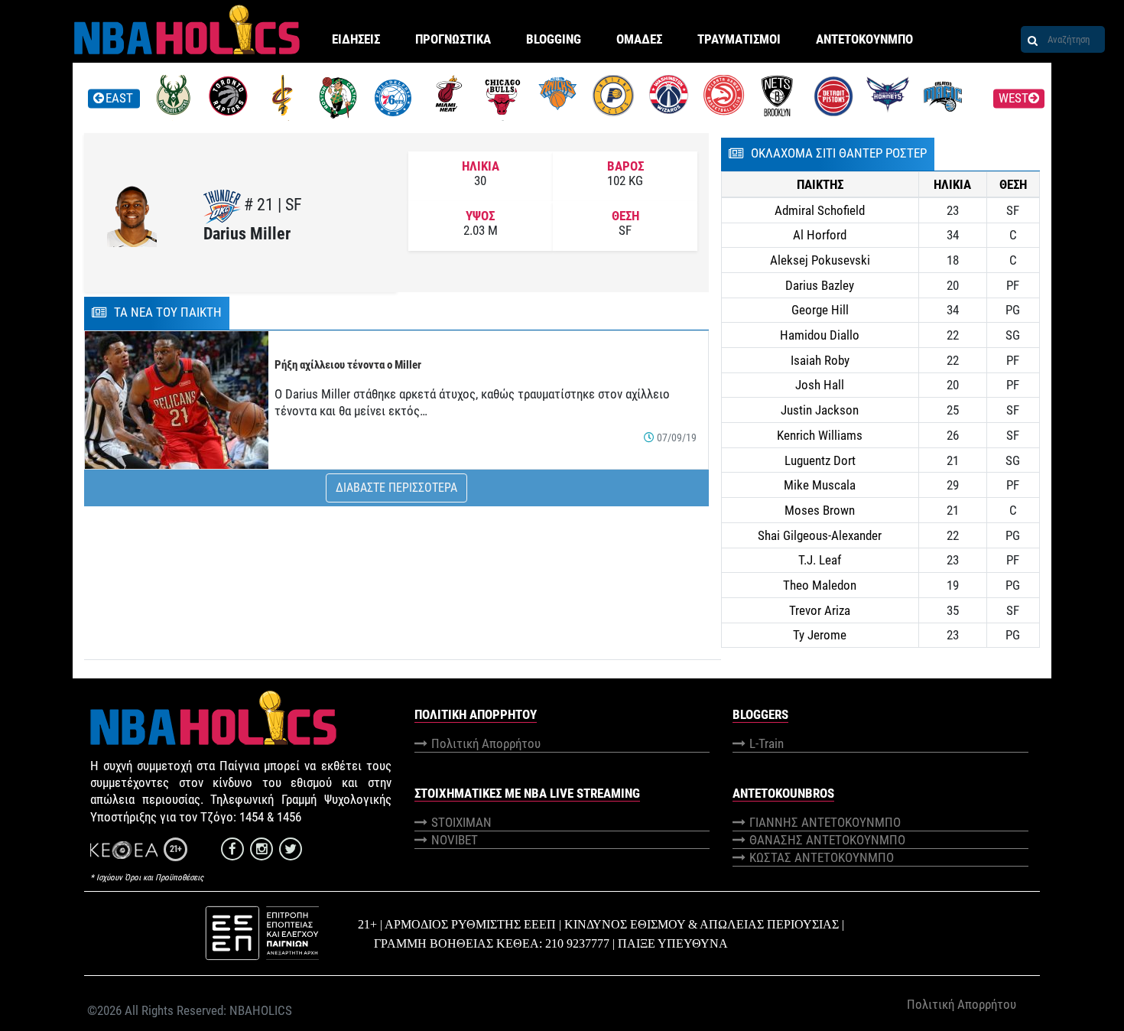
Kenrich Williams (819, 435)
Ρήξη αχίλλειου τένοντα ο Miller (348, 365)
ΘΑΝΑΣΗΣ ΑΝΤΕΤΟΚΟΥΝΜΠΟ (827, 839)
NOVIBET (454, 839)
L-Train (766, 743)
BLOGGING (553, 39)
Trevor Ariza (819, 610)
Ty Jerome (819, 634)
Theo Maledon (819, 585)
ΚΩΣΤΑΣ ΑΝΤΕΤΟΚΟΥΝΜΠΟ (821, 857)
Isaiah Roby (820, 360)
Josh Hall (819, 384)
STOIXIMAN (461, 822)
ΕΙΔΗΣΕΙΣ (356, 39)
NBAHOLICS (260, 1010)
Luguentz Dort (820, 460)
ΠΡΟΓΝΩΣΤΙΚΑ (453, 39)
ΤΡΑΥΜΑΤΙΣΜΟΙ (739, 39)
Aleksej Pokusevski (820, 260)
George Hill (820, 309)
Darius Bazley (819, 285)
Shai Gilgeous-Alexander (820, 535)
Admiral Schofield (820, 210)
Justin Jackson (820, 410)
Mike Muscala (820, 485)
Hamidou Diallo (819, 335)
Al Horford (819, 234)
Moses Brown (820, 510)
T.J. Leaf (819, 560)
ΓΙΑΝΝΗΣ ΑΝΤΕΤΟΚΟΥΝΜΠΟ (825, 822)
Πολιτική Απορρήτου (486, 743)
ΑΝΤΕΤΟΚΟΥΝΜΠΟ (864, 39)
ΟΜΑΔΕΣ (639, 39)
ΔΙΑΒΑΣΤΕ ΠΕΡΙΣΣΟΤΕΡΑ (396, 487)
